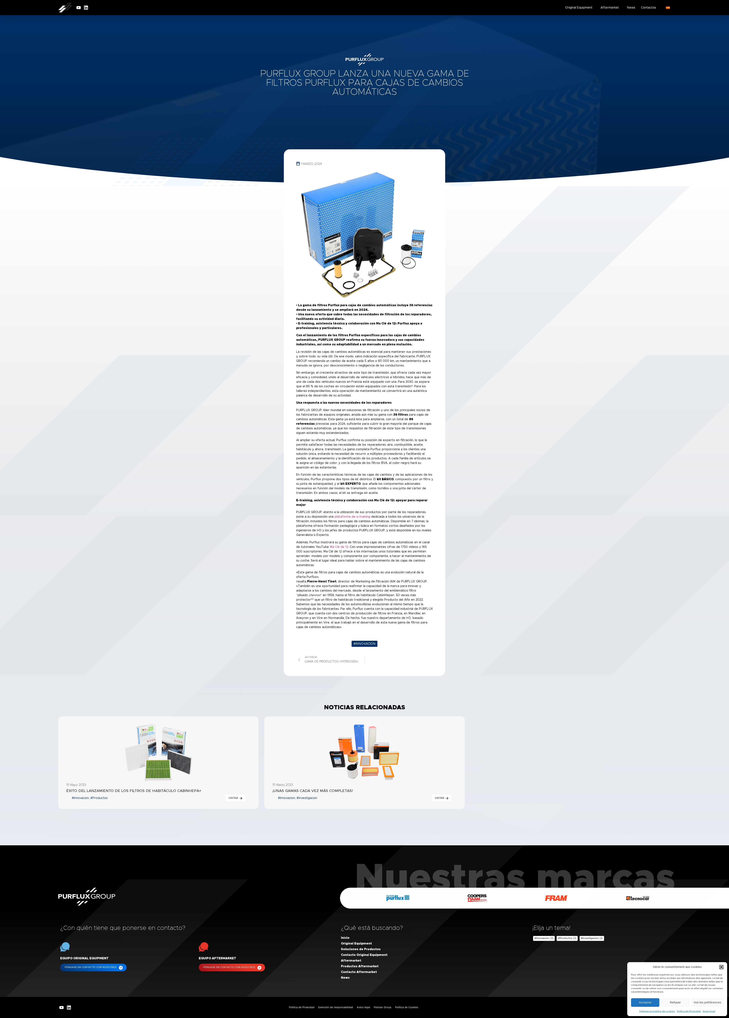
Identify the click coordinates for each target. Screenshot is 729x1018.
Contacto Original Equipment (364, 954)
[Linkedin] (86, 7)
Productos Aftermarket (360, 966)
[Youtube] (78, 7)
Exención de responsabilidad (335, 1007)
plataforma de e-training (352, 516)
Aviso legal (709, 1011)
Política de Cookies (406, 1007)
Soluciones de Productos (361, 949)
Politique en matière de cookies (657, 1011)
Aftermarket (609, 7)
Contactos (648, 7)
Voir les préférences (707, 1002)
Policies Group (382, 1007)
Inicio (345, 937)
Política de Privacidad (689, 1011)
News (631, 7)
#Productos (567, 938)
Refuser (675, 1002)
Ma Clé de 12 (339, 546)
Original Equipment (579, 7)
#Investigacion (592, 938)
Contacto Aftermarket (359, 972)
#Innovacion (364, 643)
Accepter (645, 1002)
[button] (721, 967)
